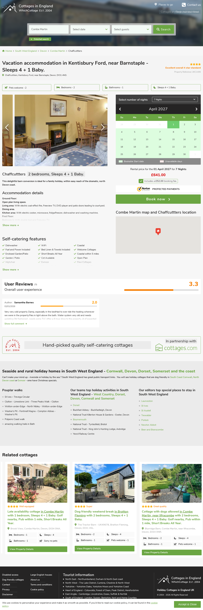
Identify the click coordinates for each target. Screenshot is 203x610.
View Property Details (18, 549)
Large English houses (41, 574)
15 (173, 139)
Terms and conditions (41, 584)
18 (122, 146)
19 (134, 146)
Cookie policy (37, 589)
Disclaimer (7, 594)
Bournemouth (79, 419)
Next (101, 130)
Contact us (194, 5)
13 (147, 139)
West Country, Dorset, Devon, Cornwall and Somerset (98, 396)
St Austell (146, 410)
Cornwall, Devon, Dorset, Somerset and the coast (150, 371)
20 (147, 146)
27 (147, 154)
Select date (79, 29)
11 (122, 139)
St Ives (144, 405)
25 (122, 154)
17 (195, 139)
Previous (8, 130)
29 (173, 154)
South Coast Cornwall (181, 377)
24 (195, 146)
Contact (6, 584)
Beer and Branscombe (152, 429)
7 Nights (158, 99)
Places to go (166, 4)
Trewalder (146, 415)
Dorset (76, 405)
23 (184, 146)
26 (134, 154)
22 (173, 146)
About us (35, 579)
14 (160, 139)
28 (160, 154)
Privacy (6, 589)
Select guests (121, 29)
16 (184, 139)
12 (134, 139)
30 (184, 154)
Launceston (147, 401)
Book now (156, 199)
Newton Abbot (148, 424)
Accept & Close (187, 604)
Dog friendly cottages (13, 579)
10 (195, 132)
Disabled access (10, 574)
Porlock (145, 420)
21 (160, 146)
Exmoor (21, 380)
